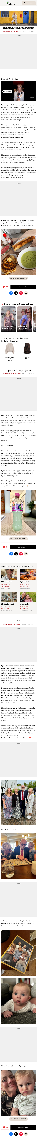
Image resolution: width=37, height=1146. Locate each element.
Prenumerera (28, 3)
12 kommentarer (23, 547)
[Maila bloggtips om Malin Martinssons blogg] (26, 293)
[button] (8, 319)
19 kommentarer (23, 287)
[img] (5, 287)
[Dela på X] (16, 293)
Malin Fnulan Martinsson (12, 31)
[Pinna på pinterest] (21, 293)
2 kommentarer (23, 1127)
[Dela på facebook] (11, 293)
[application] (18, 91)
